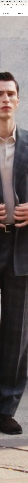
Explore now (19, 13)
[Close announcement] (25, 1)
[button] (2, 7)
